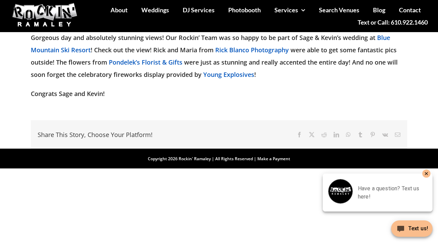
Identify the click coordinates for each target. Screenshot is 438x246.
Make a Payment (273, 159)
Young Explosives (228, 74)
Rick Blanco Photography (253, 50)
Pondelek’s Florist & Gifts (145, 62)
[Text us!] (412, 231)
